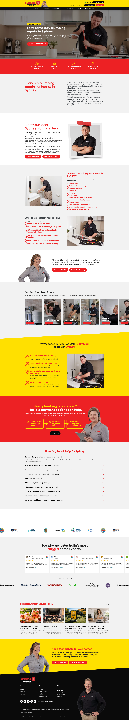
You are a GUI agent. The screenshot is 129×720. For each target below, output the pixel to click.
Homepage (22, 687)
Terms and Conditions (48, 716)
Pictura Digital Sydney (61, 716)
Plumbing (41, 687)
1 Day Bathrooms (43, 696)
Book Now (55, 433)
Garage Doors (42, 693)
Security (41, 694)
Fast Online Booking (51, 157)
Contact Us (22, 691)
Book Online (100, 5)
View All (107, 604)
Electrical (41, 689)
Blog (21, 693)
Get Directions (59, 696)
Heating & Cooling (43, 691)
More (78, 5)
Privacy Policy (40, 716)
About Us (71, 5)
